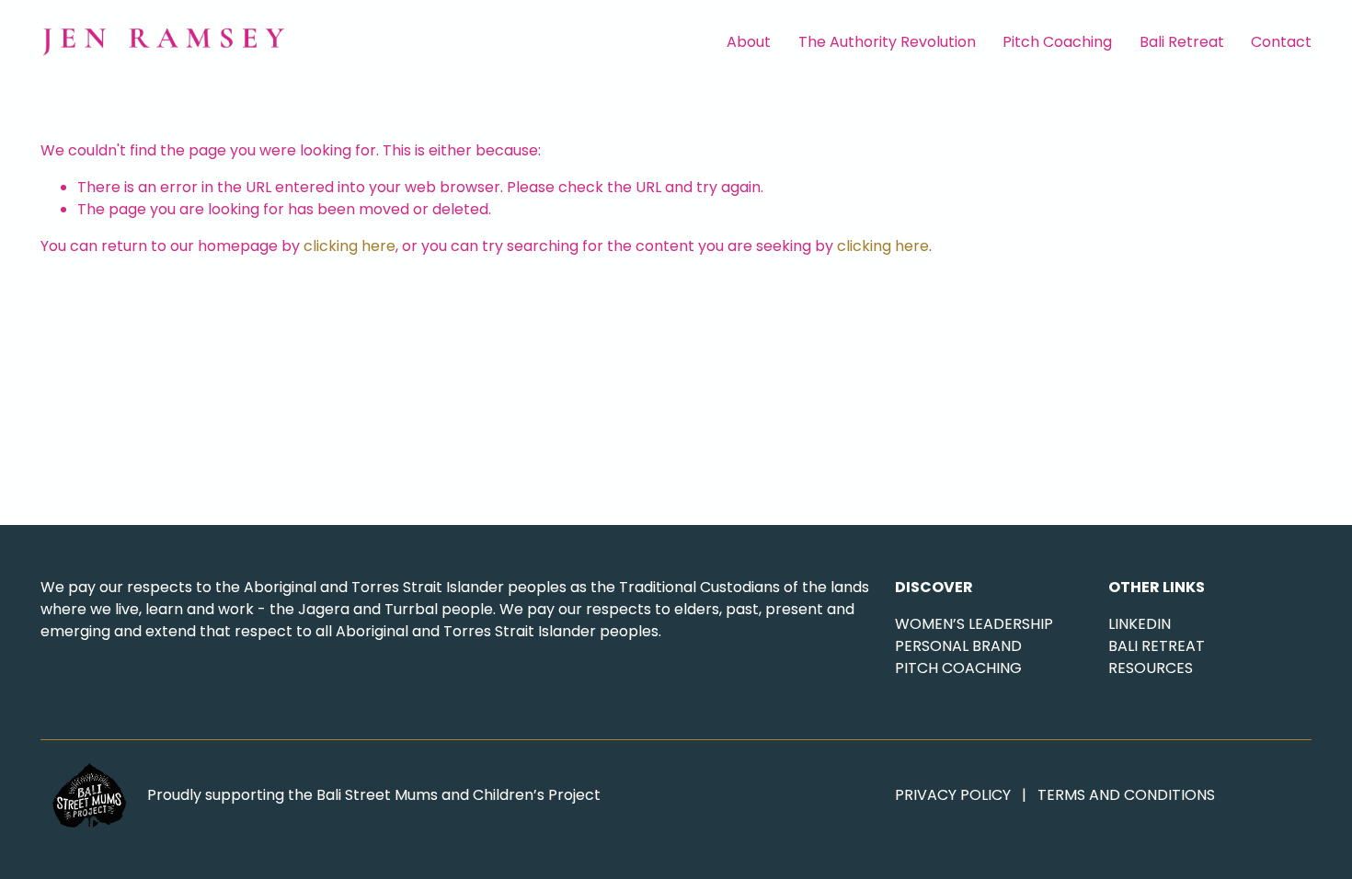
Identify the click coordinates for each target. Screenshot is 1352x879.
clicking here (349, 246)
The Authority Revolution (887, 41)
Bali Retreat (1182, 41)
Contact (1281, 41)
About (749, 41)
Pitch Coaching (1057, 41)
